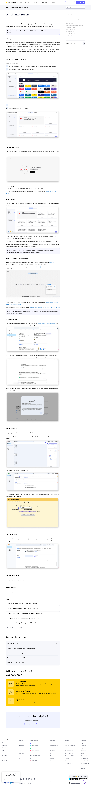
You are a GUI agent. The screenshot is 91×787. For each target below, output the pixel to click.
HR (50, 753)
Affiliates (67, 758)
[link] (28, 2)
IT (50, 755)
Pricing (3, 742)
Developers (52, 750)
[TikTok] (34, 779)
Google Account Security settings (46, 323)
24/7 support (5, 760)
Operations (52, 758)
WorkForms (34, 760)
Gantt (20, 758)
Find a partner (84, 766)
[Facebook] (23, 779)
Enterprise (4, 753)
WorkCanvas (34, 758)
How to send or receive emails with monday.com (21, 648)
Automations (21, 748)
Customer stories (69, 750)
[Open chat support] (85, 783)
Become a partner (69, 753)
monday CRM (35, 745)
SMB (3, 750)
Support (7, 7)
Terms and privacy (26, 781)
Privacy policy (34, 781)
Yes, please (83, 780)
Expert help (20, 699)
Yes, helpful (28, 724)
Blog (82, 748)
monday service (35, 750)
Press (66, 748)
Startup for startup (85, 760)
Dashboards (21, 753)
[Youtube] (26, 779)
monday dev (34, 748)
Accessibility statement (75, 783)
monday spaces (84, 758)
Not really (39, 724)
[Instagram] (32, 779)
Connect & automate (16, 7)
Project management (54, 745)
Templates (4, 747)
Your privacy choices (43, 781)
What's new (83, 750)
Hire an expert (84, 768)
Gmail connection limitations (27, 579)
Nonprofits (4, 755)
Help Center (83, 743)
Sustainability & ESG (69, 755)
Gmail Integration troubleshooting (24, 591)
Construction (53, 760)
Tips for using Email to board (15, 662)
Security (19, 781)
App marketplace (6, 758)
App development (85, 763)
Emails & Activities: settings (15, 653)
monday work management (38, 743)
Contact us (4, 745)
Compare (83, 771)
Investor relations (69, 763)
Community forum (23, 691)
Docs (20, 743)
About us (67, 743)
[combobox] (75, 7)
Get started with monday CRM (16, 658)
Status (50, 781)
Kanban (20, 755)
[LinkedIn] (21, 779)
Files (20, 750)
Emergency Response (70, 760)
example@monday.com (52, 302)
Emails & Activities (12, 643)
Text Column (52, 262)
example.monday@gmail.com (13, 304)
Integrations (25, 7)
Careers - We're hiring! (70, 745)
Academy (83, 753)
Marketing (52, 743)
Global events (84, 755)
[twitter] (29, 779)
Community (83, 745)
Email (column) (37, 267)
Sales (51, 748)
